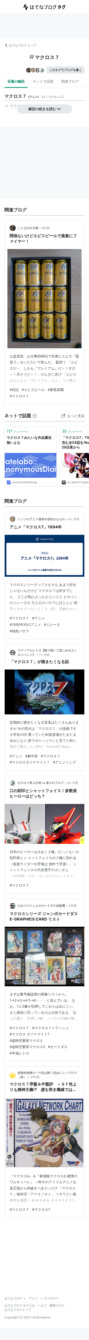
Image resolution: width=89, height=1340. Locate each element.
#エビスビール (33, 389)
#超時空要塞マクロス (26, 1040)
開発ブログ (57, 1305)
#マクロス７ (19, 396)
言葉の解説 (16, 81)
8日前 (46, 228)
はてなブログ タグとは (19, 1305)
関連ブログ (70, 81)
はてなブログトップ (17, 1309)
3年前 (73, 905)
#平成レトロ (19, 1053)
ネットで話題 (43, 81)
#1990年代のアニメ (25, 624)
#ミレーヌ (52, 624)
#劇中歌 (31, 756)
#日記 (14, 389)
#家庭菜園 (56, 389)
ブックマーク (17, 431)
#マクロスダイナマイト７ (30, 762)
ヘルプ (42, 1305)
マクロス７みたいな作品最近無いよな (29, 440)
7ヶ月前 (44, 655)
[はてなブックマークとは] (35, 415)
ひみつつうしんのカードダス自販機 (41, 905)
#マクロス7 (41, 1209)
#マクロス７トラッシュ (50, 1028)
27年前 (35, 1077)
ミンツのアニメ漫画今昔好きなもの (41, 519)
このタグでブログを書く (65, 70)
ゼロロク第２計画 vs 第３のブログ (41, 783)
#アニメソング (64, 762)
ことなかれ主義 (28, 228)
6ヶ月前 (74, 519)
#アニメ (38, 618)
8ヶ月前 (72, 783)
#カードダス (57, 1047)
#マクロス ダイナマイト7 (29, 1034)
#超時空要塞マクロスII (27, 1047)
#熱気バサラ (19, 631)
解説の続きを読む (42, 109)
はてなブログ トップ (22, 45)
